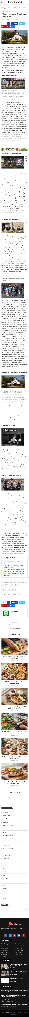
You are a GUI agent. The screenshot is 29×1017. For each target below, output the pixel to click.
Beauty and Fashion (8, 825)
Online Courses (19, 954)
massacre (14, 587)
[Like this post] (9, 23)
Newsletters (4, 954)
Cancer (4, 832)
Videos (4, 891)
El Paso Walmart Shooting (8, 582)
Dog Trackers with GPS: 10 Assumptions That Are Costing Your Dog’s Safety (18, 980)
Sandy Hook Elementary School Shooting (11, 592)
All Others (5, 812)
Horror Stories (6, 858)
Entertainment (6, 845)
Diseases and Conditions (9, 838)
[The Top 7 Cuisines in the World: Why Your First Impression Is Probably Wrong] (14, 746)
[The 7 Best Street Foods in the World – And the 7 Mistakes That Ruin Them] (14, 721)
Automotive (6, 822)
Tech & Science (6, 881)
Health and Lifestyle (8, 855)
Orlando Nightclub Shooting (9, 589)
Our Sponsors (4, 948)
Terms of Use (4, 952)
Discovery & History (8, 835)
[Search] (27, 2)
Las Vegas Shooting (21, 582)
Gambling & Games (7, 852)
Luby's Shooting (6, 584)
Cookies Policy (4, 950)
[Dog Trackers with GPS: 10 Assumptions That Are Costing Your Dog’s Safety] (5, 980)
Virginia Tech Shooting (7, 596)
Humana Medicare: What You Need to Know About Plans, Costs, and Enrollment (19, 966)
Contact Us (18, 943)
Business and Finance (8, 829)
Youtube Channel (19, 950)
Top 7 (8, 7)
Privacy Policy (18, 948)
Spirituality (5, 878)
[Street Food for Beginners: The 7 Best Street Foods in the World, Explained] (14, 646)
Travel (4, 888)
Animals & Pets (6, 815)
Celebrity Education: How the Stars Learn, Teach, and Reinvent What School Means (18, 973)
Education (5, 842)
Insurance (5, 862)
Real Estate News (7, 872)
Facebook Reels (19, 952)
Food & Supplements (8, 848)
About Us (17, 946)
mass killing (15, 584)
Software (5, 875)
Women (5, 895)
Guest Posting (4, 943)
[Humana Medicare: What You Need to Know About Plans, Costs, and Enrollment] (5, 966)
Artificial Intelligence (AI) (9, 819)
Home (2, 7)
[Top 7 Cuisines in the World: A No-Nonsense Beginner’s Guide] (14, 671)
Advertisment (4, 946)
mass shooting (5, 587)
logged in (10, 797)
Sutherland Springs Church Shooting (11, 594)
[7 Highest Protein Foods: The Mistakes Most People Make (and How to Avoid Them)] (14, 771)
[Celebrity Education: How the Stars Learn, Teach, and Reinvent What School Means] (5, 973)
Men (4, 868)
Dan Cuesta (14, 611)
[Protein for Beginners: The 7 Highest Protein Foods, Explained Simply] (14, 696)
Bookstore (3, 956)
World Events (6, 898)
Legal (4, 865)
